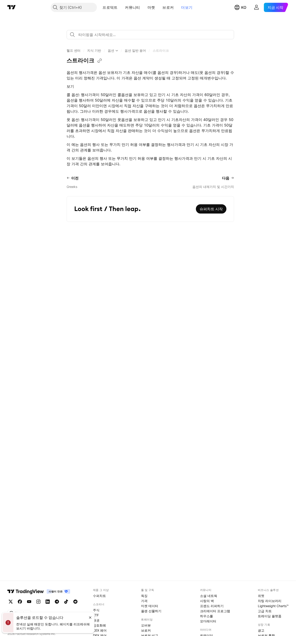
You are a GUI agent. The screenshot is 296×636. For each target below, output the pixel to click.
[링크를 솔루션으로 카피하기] (99, 60)
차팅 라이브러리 (269, 601)
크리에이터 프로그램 (215, 611)
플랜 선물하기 (151, 611)
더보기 (186, 7)
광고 (261, 630)
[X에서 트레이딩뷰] (10, 601)
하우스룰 (206, 616)
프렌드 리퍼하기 (212, 606)
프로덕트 (109, 7)
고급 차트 (265, 611)
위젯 (261, 596)
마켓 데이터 (149, 606)
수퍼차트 (99, 596)
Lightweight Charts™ (273, 606)
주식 (96, 610)
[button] (121, 7)
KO (243, 7)
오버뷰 (146, 625)
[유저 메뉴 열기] (256, 7)
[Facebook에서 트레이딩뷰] (20, 601)
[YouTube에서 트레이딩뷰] (29, 601)
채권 (96, 620)
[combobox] (150, 34)
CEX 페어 (100, 630)
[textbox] (152, 35)
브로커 (168, 7)
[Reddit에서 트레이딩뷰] (75, 601)
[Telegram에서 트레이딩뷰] (57, 601)
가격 (144, 601)
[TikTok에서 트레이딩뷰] (66, 601)
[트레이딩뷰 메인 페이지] (11, 7)
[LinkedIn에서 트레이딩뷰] (47, 601)
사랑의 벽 (207, 601)
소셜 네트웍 (208, 596)
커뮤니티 (132, 7)
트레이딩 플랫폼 (269, 616)
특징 (144, 596)
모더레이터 (208, 621)
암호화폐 (99, 625)
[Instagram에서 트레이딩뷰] (38, 601)
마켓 (151, 7)
